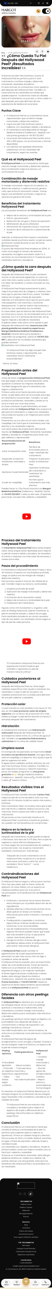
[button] (46, 11)
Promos (26, 1217)
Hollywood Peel (11, 1002)
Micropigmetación (26, 1214)
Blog (3, 53)
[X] (37, 51)
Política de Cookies (26, 1231)
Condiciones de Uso (26, 1234)
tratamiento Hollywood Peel (17, 547)
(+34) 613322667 (26, 1263)
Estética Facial (26, 1204)
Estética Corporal (26, 1207)
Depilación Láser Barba (26, 1255)
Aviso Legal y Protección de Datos (26, 1237)
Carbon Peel (43, 794)
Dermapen (26, 1245)
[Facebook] (42, 51)
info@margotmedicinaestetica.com (26, 1266)
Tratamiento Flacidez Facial (26, 1252)
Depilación (26, 1210)
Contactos (26, 1228)
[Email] (48, 51)
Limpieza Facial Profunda (26, 1249)
